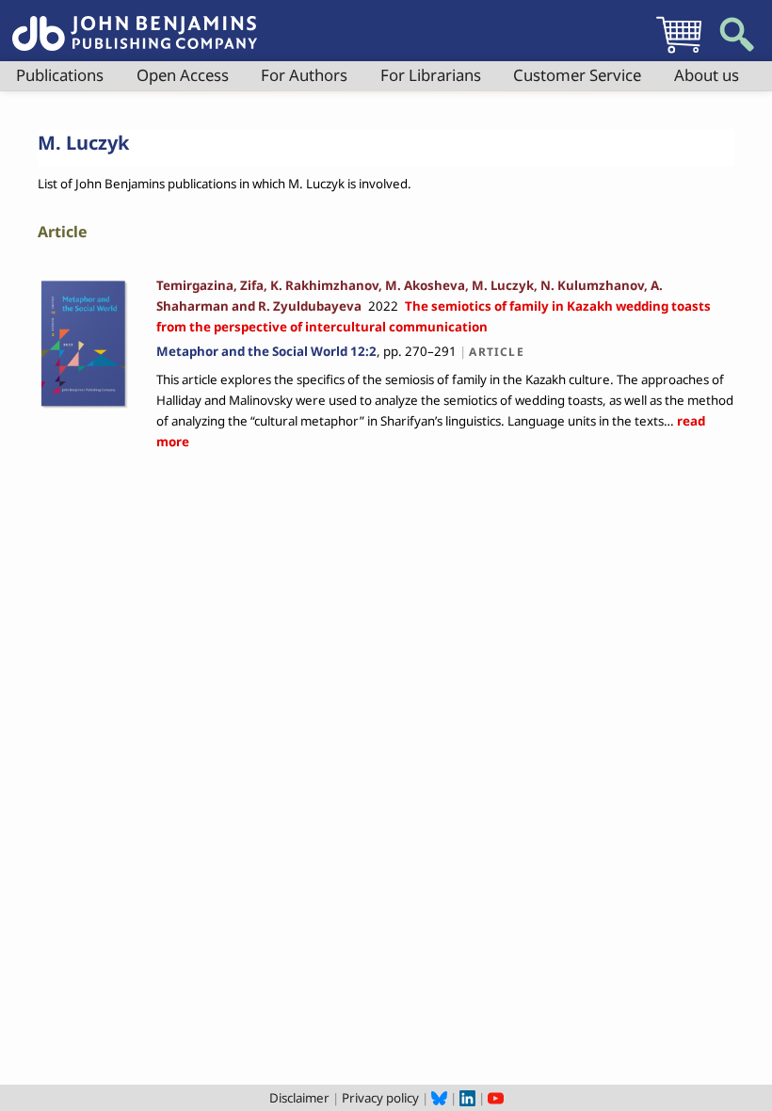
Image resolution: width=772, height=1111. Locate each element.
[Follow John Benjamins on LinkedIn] (467, 1097)
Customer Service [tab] (577, 75)
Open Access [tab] (183, 75)
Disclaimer (299, 1097)
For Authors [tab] (304, 75)
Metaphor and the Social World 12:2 (266, 351)
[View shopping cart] (678, 52)
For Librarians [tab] (430, 75)
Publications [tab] (60, 75)
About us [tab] (706, 75)
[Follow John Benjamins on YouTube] (496, 1097)
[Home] (134, 22)
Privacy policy (380, 1097)
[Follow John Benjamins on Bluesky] (439, 1097)
